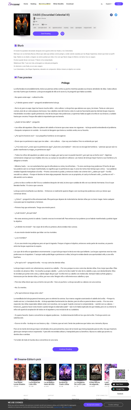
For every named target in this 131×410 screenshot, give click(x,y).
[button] (46, 34)
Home (26, 4)
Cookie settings (113, 405)
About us (26, 399)
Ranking (33, 4)
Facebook (120, 393)
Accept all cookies (93, 405)
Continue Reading (65, 349)
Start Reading (45, 33)
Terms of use (75, 399)
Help (49, 399)
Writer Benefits (58, 4)
